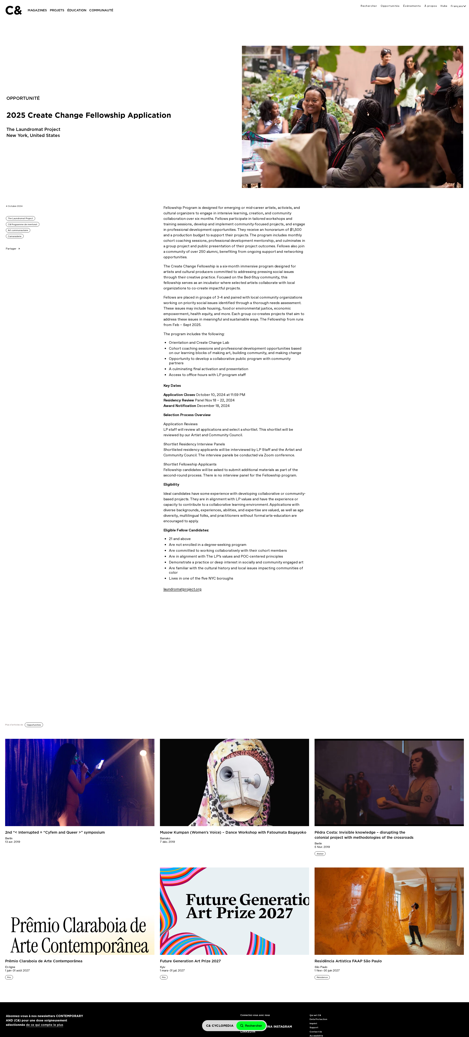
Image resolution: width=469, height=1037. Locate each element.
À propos (430, 6)
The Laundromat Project (20, 218)
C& (13, 10)
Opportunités (390, 6)
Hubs (444, 6)
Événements (412, 6)
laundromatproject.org (182, 589)
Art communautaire (18, 230)
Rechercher (369, 6)
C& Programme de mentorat (22, 224)
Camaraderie (14, 236)
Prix (9, 977)
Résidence (322, 977)
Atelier (320, 853)
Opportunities (34, 725)
